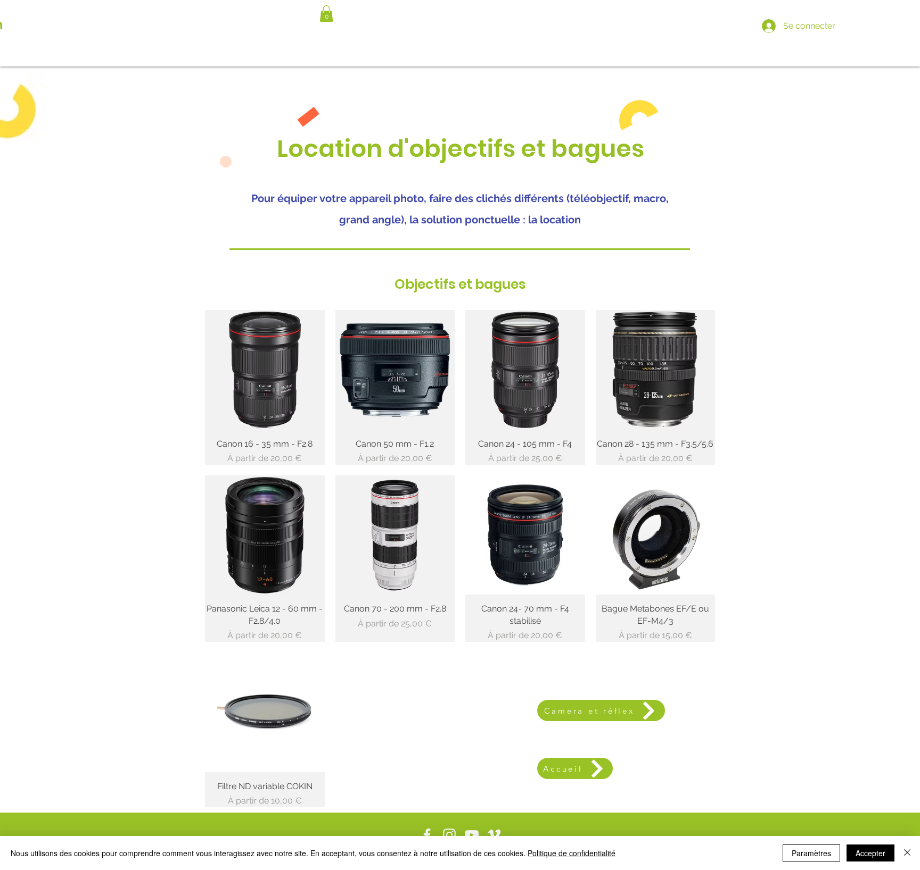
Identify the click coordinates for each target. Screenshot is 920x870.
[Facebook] (427, 834)
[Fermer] (907, 852)
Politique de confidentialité (571, 853)
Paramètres (811, 853)
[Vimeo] (494, 834)
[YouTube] (471, 834)
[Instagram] (449, 834)
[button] (326, 13)
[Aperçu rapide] (265, 370)
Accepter (870, 853)
